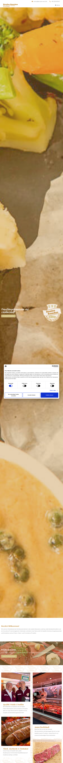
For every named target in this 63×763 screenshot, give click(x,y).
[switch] (24, 386)
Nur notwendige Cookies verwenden (13, 395)
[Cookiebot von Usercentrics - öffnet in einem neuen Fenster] (52, 366)
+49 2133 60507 (55, 1)
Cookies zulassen (49, 395)
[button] (8, 316)
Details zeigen (53, 390)
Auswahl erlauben (31, 395)
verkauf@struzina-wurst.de (40, 1)
